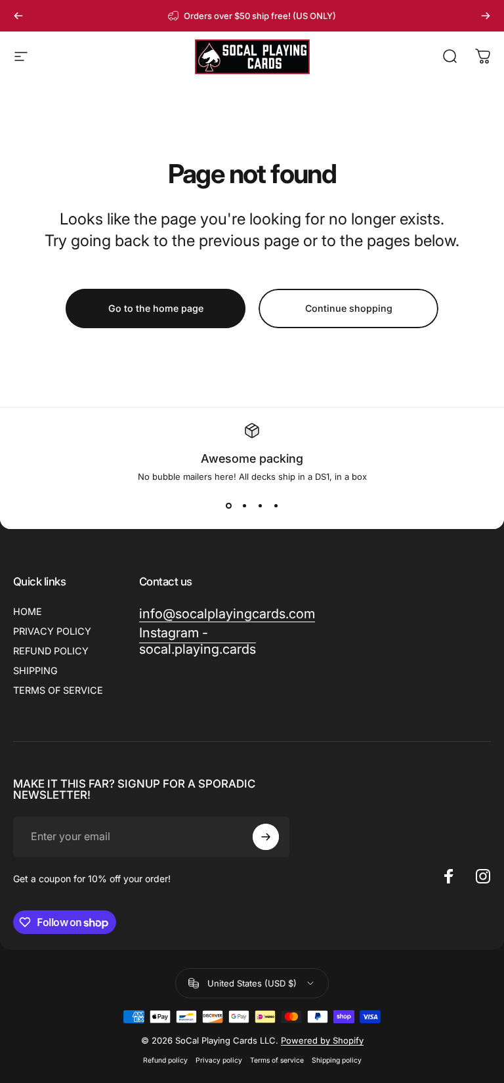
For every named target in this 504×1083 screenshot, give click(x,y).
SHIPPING (35, 670)
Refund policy (165, 1060)
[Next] (485, 16)
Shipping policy (337, 1060)
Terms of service (277, 1060)
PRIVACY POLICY (52, 631)
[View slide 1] (228, 505)
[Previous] (18, 16)
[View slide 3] (260, 505)
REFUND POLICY (51, 650)
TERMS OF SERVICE (58, 690)
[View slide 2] (244, 505)
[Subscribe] (266, 837)
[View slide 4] (276, 505)
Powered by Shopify (322, 1040)
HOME (27, 611)
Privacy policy (219, 1060)
